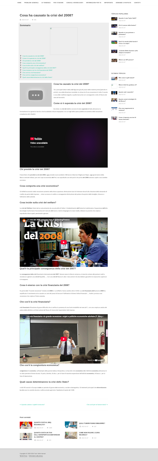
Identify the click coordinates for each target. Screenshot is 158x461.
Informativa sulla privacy (36, 456)
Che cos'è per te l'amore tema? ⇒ (97, 404)
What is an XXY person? (126, 59)
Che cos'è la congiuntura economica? (34, 75)
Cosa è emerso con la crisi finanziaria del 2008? (37, 70)
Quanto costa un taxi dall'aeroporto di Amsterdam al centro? (47, 435)
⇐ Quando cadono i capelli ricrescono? (32, 404)
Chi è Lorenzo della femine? (127, 25)
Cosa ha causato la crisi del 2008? (33, 56)
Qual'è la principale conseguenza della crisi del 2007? (39, 68)
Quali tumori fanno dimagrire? (92, 423)
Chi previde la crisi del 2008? (31, 60)
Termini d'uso (23, 456)
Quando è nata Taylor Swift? (127, 18)
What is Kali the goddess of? (128, 85)
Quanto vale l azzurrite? (126, 92)
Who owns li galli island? (126, 77)
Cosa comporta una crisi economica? (34, 63)
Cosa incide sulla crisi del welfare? (33, 65)
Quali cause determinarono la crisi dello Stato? (37, 77)
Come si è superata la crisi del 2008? (34, 58)
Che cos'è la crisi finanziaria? (31, 72)
